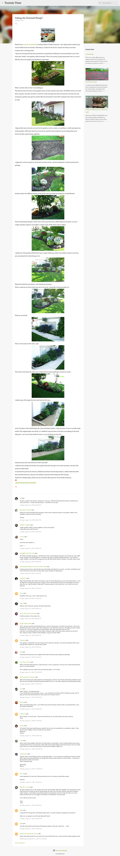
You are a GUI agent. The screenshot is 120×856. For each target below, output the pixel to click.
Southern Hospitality (29, 44)
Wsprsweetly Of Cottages (27, 677)
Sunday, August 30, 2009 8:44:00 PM (30, 635)
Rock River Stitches (25, 510)
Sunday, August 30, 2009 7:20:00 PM (30, 573)
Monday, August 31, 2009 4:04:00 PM (31, 818)
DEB (21, 823)
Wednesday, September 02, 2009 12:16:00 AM (33, 838)
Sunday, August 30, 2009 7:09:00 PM (30, 561)
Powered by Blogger (61, 850)
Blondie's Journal (25, 787)
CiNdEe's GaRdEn (25, 525)
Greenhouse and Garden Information (26, 482)
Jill (20, 498)
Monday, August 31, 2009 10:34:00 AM (31, 749)
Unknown (22, 640)
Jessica (22, 536)
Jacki (21, 810)
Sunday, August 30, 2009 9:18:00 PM (30, 657)
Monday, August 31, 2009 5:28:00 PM (31, 828)
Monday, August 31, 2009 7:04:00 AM (31, 709)
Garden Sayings (90, 54)
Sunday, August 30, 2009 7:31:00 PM (30, 588)
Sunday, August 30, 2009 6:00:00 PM (30, 505)
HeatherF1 (23, 578)
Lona (21, 740)
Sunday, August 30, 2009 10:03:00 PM (31, 672)
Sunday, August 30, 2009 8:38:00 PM (30, 618)
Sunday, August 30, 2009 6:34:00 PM (30, 531)
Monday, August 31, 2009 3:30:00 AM (31, 697)
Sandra (22, 725)
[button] (16, 24)
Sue (21, 689)
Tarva (21, 593)
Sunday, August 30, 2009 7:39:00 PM (30, 598)
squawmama (23, 754)
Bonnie (22, 702)
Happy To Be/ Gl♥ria (25, 623)
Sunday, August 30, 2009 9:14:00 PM (30, 647)
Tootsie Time (13, 3)
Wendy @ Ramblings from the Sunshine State (33, 566)
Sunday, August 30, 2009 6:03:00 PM (30, 520)
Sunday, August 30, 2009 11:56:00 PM (31, 684)
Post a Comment (20, 843)
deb (21, 652)
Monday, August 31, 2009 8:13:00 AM (31, 720)
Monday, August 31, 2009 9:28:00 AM (31, 735)
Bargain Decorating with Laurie (29, 833)
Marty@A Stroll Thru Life (27, 553)
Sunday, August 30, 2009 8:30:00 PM (30, 608)
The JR (22, 773)
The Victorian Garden (91, 82)
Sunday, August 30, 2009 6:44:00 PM (30, 548)
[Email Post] (16, 480)
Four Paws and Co (25, 662)
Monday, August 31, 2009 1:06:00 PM (31, 782)
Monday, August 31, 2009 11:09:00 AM (31, 769)
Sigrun (22, 603)
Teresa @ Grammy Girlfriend (28, 613)
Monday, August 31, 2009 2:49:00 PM (31, 805)
